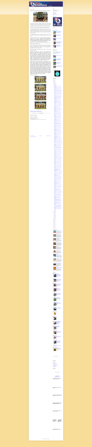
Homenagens (54, 365)
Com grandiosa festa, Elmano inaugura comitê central (58, 35)
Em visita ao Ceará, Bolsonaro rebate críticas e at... (58, 147)
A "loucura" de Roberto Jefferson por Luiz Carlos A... (57, 121)
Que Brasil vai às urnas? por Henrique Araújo (58, 96)
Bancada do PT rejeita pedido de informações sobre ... (58, 132)
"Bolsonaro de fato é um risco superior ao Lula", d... (57, 134)
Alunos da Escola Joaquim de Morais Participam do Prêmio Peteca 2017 (59, 332)
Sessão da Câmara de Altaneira (58, 326)
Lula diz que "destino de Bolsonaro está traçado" (57, 154)
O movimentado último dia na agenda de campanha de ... (57, 97)
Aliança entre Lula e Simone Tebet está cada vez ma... (57, 176)
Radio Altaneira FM (55, 340)
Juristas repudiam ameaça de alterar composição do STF (57, 169)
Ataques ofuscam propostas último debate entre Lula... (57, 101)
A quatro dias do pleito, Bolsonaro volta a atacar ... (57, 113)
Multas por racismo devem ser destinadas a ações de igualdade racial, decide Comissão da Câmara (59, 285)
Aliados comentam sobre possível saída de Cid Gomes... (58, 141)
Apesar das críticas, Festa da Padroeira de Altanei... (57, 150)
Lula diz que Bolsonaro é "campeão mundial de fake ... (57, 173)
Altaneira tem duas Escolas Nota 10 (59, 38)
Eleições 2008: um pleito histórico (58, 254)
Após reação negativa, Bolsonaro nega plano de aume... (57, 166)
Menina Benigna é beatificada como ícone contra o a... (57, 116)
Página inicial (40, 135)
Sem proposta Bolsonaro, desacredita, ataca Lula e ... (57, 149)
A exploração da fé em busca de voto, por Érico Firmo (57, 156)
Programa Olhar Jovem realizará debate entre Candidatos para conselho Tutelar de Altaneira (59, 342)
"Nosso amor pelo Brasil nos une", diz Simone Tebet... (57, 136)
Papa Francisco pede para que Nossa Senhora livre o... (58, 109)
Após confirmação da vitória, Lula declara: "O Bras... (58, 91)
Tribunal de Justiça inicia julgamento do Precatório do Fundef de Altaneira (59, 294)
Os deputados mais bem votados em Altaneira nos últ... (58, 170)
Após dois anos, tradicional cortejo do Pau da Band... (58, 181)
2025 (53, 80)
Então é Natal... (57, 246)
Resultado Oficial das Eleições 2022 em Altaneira (57, 197)
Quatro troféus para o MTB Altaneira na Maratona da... (57, 119)
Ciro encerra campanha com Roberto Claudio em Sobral (58, 207)
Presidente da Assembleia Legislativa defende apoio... (58, 191)
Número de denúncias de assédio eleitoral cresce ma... (57, 130)
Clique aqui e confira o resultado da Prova (36, 111)
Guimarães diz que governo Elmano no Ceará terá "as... (58, 153)
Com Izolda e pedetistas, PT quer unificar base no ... (58, 172)
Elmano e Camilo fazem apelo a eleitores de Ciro (57, 112)
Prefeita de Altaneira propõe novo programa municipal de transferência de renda (58, 32)
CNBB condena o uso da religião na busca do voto (58, 165)
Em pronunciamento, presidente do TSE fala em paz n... (57, 203)
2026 (53, 79)
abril (54, 214)
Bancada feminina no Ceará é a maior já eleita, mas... (58, 157)
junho (54, 212)
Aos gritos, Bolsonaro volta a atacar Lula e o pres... (57, 178)
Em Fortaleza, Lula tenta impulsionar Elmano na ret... (58, 208)
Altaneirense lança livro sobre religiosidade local (57, 185)
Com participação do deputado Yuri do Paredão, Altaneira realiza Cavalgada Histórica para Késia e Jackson (59, 42)
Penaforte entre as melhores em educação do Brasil (59, 336)
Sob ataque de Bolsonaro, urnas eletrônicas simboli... (57, 98)
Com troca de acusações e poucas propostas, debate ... (57, 102)
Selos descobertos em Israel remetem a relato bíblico (59, 307)
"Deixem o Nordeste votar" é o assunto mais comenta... (57, 95)
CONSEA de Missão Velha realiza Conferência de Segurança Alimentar (59, 349)
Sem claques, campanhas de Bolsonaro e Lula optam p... (58, 144)
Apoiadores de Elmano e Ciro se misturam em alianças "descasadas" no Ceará (59, 45)
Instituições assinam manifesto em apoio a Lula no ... (57, 126)
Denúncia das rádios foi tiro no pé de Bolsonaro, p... (57, 107)
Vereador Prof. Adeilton (56, 302)
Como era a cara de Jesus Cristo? (58, 250)
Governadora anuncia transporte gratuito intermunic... (57, 133)
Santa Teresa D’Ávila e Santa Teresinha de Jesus (58, 238)
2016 (53, 222)
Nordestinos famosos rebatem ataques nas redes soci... (57, 188)
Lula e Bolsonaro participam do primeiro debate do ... (57, 145)
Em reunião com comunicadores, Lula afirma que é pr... (57, 140)
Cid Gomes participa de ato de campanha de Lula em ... (57, 168)
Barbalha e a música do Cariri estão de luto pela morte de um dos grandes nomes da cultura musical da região (59, 275)
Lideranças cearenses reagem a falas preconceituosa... (57, 182)
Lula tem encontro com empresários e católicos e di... (58, 143)
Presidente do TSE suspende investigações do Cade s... (58, 158)
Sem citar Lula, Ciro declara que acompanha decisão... (57, 192)
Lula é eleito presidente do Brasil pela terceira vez (58, 94)
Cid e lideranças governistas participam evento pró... (58, 104)
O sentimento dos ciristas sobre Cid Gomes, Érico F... (57, 160)
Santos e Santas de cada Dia (58, 234)
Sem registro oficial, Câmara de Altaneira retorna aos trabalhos (59, 66)
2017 (53, 221)
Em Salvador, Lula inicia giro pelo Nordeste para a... (57, 164)
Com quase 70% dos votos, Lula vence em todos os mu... (57, 87)
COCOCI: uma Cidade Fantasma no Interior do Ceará (58, 263)
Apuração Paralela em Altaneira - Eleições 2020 (59, 230)
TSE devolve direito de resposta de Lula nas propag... (57, 125)
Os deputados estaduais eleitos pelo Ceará (57, 199)
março (54, 215)
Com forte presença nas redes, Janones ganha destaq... (58, 128)
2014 (53, 224)
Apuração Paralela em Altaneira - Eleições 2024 (59, 258)
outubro (54, 85)
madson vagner (55, 316)
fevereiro (55, 216)
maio (54, 213)
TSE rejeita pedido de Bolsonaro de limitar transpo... (57, 204)
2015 (53, 223)
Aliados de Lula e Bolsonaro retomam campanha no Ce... (57, 175)
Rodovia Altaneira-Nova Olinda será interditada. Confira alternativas (59, 52)
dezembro (55, 83)
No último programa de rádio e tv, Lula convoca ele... (57, 100)
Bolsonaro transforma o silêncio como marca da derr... (57, 89)
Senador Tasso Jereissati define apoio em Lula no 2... (58, 195)
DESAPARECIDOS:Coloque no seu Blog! (57, 376)
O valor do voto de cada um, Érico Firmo (57, 177)
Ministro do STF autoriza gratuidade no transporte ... (57, 137)
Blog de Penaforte (55, 335)
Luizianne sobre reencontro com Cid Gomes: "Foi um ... (57, 152)
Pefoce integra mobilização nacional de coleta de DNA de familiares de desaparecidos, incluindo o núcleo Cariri (59, 280)
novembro (55, 84)
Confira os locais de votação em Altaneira (57, 206)
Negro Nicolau (55, 283)
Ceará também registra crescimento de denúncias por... (57, 129)
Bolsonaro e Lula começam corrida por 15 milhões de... (57, 196)
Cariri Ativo (55, 278)
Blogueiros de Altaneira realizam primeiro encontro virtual (59, 303)
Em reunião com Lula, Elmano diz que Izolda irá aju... (58, 186)
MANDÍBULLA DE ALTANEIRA (57, 321)
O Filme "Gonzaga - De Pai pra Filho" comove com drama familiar (59, 268)
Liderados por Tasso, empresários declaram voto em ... (57, 115)
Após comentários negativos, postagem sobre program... (58, 190)
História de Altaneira (55, 364)
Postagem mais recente (32, 135)
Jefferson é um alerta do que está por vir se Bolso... (57, 120)
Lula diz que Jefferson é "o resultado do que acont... (57, 117)
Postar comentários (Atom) (34, 136)
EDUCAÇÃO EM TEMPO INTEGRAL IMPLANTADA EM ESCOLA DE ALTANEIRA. (59, 323)
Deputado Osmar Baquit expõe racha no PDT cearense (58, 139)
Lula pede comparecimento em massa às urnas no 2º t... (58, 124)
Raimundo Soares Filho (56, 14)
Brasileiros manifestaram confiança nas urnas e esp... (58, 200)
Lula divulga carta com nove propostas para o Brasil (58, 105)
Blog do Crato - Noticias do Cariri (57, 297)
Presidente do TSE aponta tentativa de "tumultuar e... (57, 111)
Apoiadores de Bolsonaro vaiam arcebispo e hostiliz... (57, 161)
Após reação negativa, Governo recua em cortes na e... (57, 179)
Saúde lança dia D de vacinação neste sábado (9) (57, 346)
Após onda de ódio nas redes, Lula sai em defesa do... (57, 184)
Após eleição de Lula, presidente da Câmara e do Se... (58, 92)
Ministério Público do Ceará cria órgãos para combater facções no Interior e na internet (58, 289)
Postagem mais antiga (48, 135)
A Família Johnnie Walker (58, 242)
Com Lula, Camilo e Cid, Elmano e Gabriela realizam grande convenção (58, 63)
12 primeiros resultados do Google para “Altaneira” (57, 162)
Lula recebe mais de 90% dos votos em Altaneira (57, 86)
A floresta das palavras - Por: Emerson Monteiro (59, 298)
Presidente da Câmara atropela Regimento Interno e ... (57, 108)
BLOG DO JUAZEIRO (56, 347)
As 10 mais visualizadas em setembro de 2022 (58, 205)
